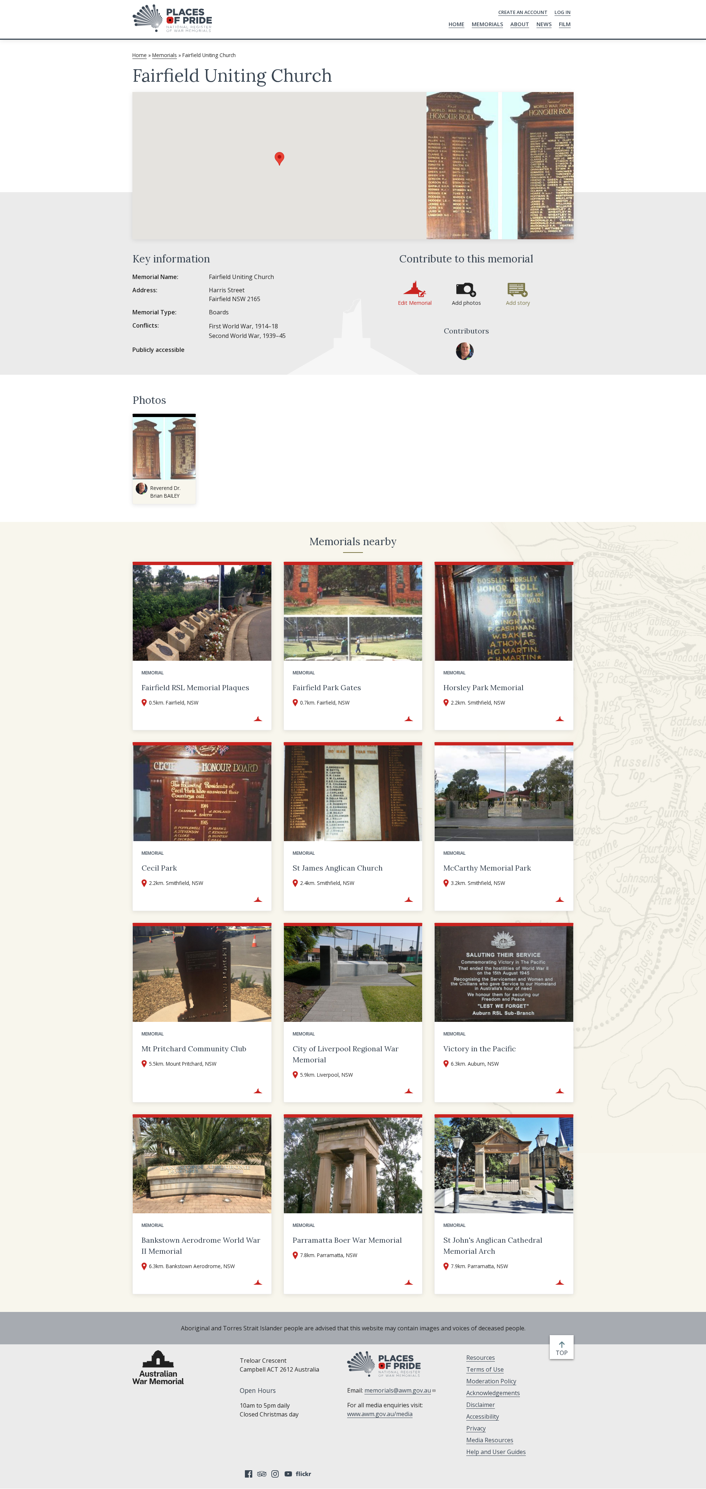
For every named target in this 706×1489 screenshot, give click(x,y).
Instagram (275, 1474)
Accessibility (482, 1416)
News (544, 24)
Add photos (466, 302)
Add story (518, 302)
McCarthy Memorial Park (487, 867)
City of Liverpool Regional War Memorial (346, 1054)
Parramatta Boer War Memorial (347, 1240)
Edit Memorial (415, 302)
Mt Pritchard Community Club (194, 1048)
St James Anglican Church (338, 867)
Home (456, 24)
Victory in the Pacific (479, 1048)
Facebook (248, 1474)
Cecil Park (159, 867)
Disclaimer (480, 1405)
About (519, 24)
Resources (480, 1358)
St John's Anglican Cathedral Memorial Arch (492, 1245)
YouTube (288, 1474)
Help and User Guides (496, 1452)
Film (565, 24)
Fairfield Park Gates (327, 687)
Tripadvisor (262, 1474)
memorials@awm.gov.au (397, 1390)
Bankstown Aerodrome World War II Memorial (201, 1245)
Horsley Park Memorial (483, 687)
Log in (563, 12)
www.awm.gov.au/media (380, 1414)
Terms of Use (485, 1369)
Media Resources (489, 1440)
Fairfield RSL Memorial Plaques (195, 687)
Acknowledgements (493, 1393)
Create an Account (523, 12)
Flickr (304, 1474)
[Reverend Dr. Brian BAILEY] (465, 351)
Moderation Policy (491, 1381)
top (563, 1353)
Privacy (476, 1428)
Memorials (487, 24)
